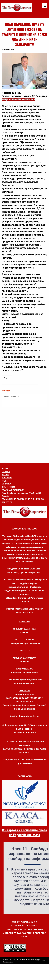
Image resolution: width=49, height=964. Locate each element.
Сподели (7, 378)
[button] (24, 71)
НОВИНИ (6, 472)
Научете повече (34, 959)
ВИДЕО (5, 481)
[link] (16, 7)
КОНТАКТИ (7, 478)
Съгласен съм (8, 962)
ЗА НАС (5, 475)
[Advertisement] (24, 435)
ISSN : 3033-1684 (9, 487)
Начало (5, 469)
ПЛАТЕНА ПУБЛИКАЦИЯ (13, 490)
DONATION (6, 484)
